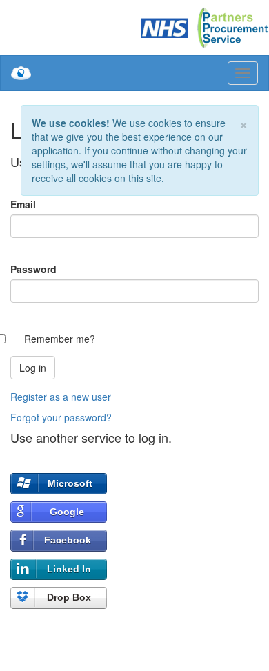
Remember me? (59, 338)
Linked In (69, 568)
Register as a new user (60, 396)
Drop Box (69, 597)
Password (33, 269)
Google (67, 511)
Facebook (67, 539)
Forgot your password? (61, 417)
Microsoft (70, 483)
